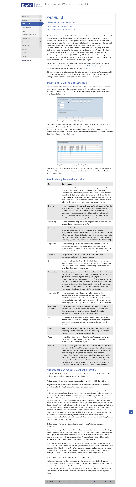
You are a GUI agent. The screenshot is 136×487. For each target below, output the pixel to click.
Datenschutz (109, 482)
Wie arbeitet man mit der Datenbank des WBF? (64, 30)
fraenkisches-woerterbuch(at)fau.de (87, 66)
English (30, 60)
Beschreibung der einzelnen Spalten (60, 26)
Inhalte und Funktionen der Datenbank (61, 23)
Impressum (97, 482)
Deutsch (24, 60)
